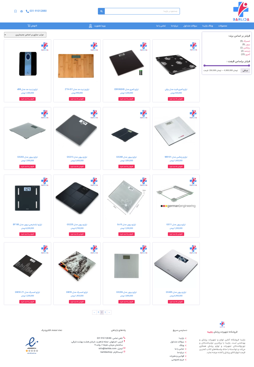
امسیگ (246, 41)
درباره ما (174, 26)
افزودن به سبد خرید (176, 99)
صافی (245, 70)
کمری (247, 54)
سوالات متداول (190, 26)
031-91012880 (38, 11)
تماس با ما (161, 26)
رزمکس (246, 47)
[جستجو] (101, 11)
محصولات (222, 26)
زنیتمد (247, 51)
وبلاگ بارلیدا (207, 26)
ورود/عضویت (99, 26)
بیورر (248, 44)
